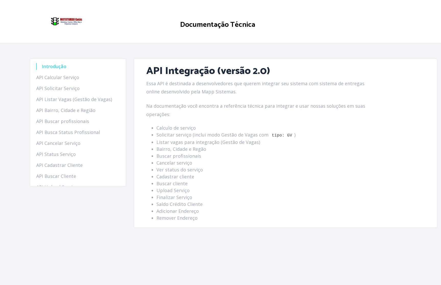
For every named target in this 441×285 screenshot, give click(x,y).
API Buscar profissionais (62, 121)
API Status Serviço (56, 154)
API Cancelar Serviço (58, 143)
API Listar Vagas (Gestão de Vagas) (74, 99)
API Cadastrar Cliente (59, 165)
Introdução (54, 66)
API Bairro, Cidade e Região (65, 110)
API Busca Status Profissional (68, 132)
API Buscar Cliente (56, 176)
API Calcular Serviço (57, 77)
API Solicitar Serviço (58, 88)
